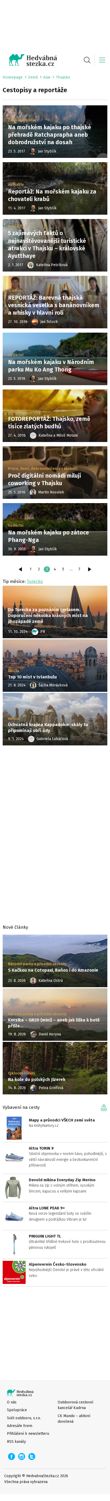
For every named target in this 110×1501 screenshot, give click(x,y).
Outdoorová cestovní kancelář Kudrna (75, 1405)
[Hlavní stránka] (30, 60)
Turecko (35, 581)
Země (33, 77)
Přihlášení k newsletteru (28, 1433)
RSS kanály (16, 1441)
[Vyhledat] (87, 60)
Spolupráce (17, 1410)
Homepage (13, 77)
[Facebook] (11, 1456)
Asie (46, 77)
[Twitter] (31, 1456)
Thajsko (63, 77)
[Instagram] (21, 1456)
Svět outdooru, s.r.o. (24, 1418)
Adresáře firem (19, 1426)
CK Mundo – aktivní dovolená (74, 1419)
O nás (12, 1402)
